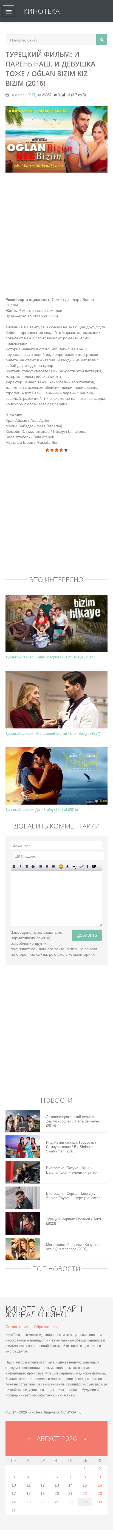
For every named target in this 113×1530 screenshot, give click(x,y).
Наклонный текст (20, 866)
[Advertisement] (56, 234)
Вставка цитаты (81, 866)
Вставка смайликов (61, 866)
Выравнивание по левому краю (41, 866)
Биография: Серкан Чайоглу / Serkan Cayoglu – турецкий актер (73, 1195)
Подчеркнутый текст (27, 866)
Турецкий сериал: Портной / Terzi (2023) (73, 1221)
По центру (47, 866)
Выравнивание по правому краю (53, 866)
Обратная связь (48, 1326)
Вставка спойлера (94, 866)
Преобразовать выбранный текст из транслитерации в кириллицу (87, 866)
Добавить (87, 935)
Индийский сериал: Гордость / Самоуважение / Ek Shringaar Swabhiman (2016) (71, 1146)
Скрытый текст (75, 866)
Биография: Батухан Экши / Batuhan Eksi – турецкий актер (71, 1170)
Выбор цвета (67, 866)
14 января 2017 (22, 95)
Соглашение (16, 1326)
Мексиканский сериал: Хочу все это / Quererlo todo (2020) (73, 1247)
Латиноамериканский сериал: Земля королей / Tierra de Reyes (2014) (73, 1121)
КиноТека (41, 11)
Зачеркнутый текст (33, 866)
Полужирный (14, 866)
